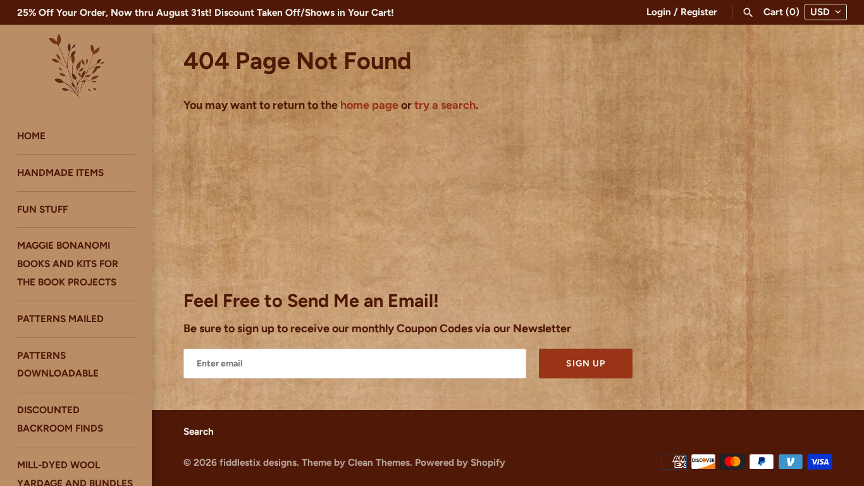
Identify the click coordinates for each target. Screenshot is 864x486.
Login (658, 12)
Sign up (585, 363)
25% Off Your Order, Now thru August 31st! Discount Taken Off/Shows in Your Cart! (205, 12)
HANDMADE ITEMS (60, 172)
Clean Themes (379, 462)
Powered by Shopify (460, 462)
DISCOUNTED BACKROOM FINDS (60, 419)
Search (198, 431)
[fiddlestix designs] (76, 65)
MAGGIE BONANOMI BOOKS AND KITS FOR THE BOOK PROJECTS (67, 263)
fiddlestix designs (258, 462)
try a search (445, 105)
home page (369, 105)
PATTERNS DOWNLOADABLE (58, 364)
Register (699, 12)
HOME (31, 136)
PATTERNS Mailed (60, 319)
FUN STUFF (42, 209)
